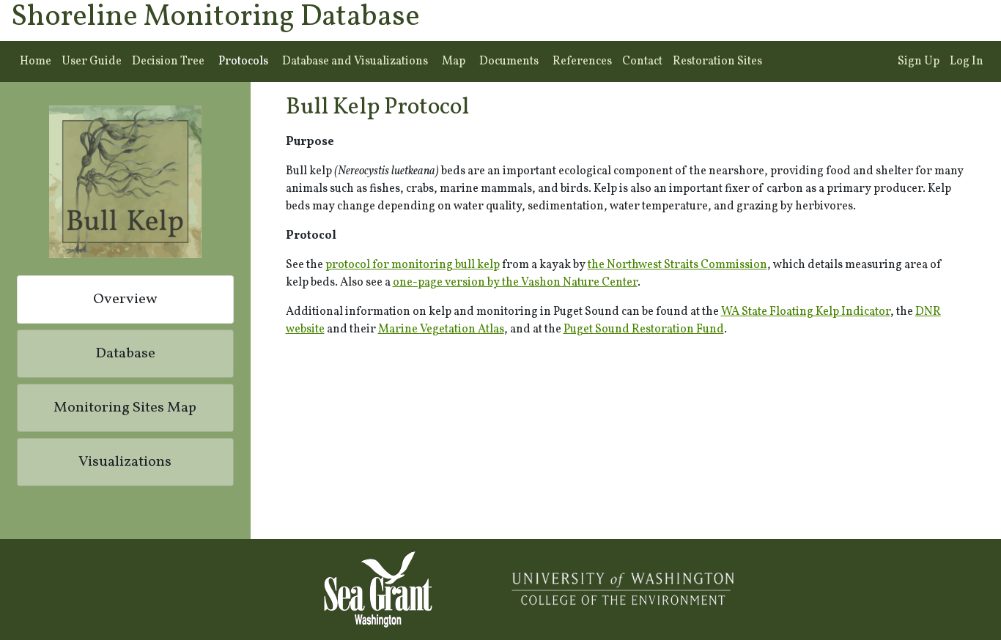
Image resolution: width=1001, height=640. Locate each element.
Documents (509, 61)
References (582, 61)
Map (453, 61)
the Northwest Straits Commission (677, 265)
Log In (966, 61)
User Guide (92, 61)
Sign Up (918, 61)
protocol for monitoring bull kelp (412, 265)
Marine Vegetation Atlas (441, 329)
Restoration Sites (717, 61)
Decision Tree (168, 61)
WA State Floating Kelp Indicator (805, 312)
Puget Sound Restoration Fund (644, 329)
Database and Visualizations (355, 61)
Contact (642, 61)
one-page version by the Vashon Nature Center (515, 283)
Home (35, 61)
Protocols (243, 61)
